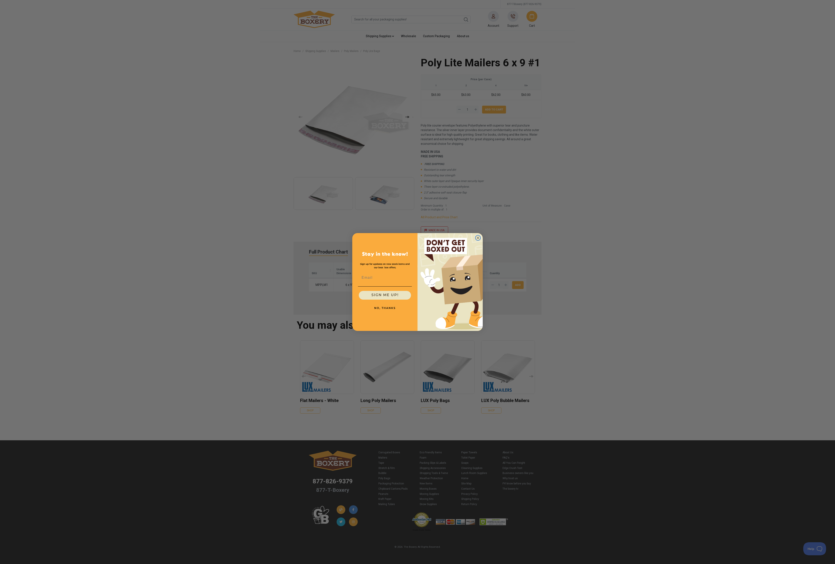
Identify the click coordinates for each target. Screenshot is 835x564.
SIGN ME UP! (385, 295)
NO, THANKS (385, 308)
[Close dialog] (478, 237)
